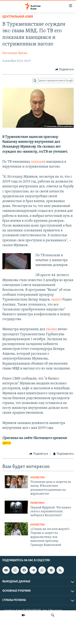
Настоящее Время (14, 53)
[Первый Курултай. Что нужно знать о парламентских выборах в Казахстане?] (16, 507)
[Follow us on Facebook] (24, 570)
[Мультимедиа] (23, 615)
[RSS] (60, 570)
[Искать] (52, 615)
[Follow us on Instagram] (15, 570)
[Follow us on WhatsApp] (42, 570)
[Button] (64, 69)
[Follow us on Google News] (51, 570)
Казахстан (37, 477)
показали (38, 162)
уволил (51, 329)
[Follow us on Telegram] (33, 570)
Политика (37, 503)
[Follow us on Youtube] (6, 570)
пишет (56, 299)
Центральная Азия (17, 17)
